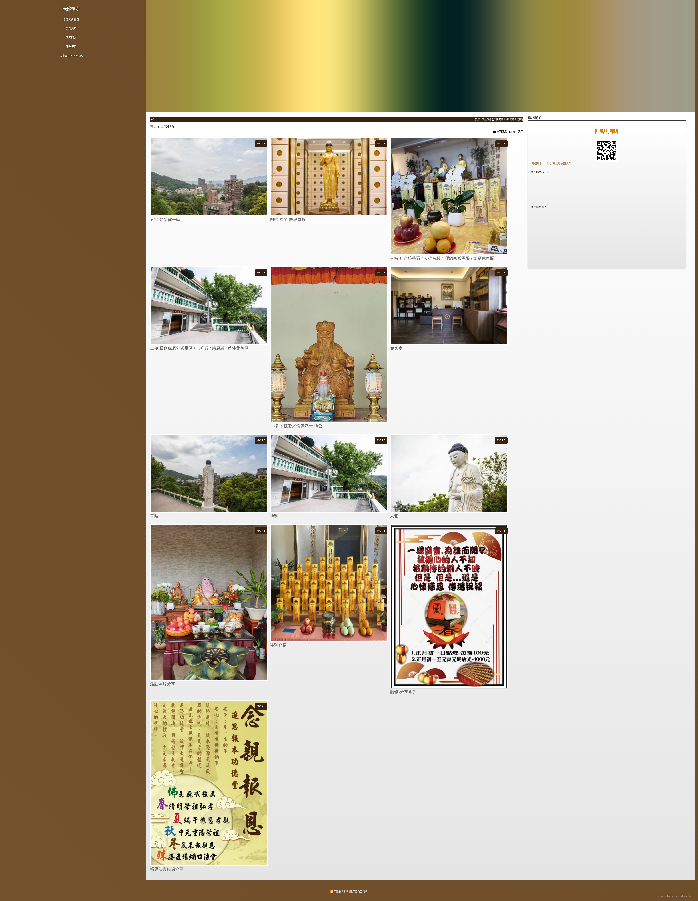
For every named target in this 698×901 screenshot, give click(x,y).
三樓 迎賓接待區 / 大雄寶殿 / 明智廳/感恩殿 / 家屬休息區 (442, 258)
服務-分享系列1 (404, 692)
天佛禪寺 (71, 8)
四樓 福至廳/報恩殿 (288, 219)
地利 (274, 516)
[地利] (329, 473)
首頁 (153, 126)
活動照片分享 (162, 684)
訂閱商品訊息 (360, 891)
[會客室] (449, 305)
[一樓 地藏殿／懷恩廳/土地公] (329, 344)
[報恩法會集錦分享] (209, 783)
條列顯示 (502, 131)
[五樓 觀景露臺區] (209, 176)
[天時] (209, 473)
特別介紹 (278, 645)
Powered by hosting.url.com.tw (674, 896)
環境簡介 (167, 126)
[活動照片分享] (209, 602)
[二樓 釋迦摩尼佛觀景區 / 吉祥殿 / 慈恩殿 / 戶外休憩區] (209, 305)
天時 (154, 516)
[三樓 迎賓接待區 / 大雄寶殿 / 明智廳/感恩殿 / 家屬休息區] (449, 196)
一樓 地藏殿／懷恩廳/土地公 (296, 426)
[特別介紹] (329, 583)
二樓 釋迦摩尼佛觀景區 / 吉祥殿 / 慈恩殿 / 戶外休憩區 (199, 348)
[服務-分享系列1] (449, 606)
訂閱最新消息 (341, 891)
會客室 (396, 348)
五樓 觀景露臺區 (165, 219)
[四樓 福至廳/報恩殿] (329, 176)
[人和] (449, 473)
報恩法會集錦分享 (166, 869)
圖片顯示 (517, 131)
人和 (394, 516)
